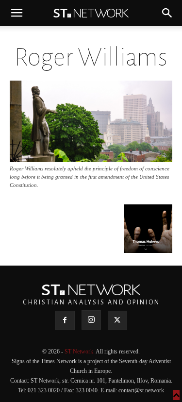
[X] (117, 320)
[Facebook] (65, 320)
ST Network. (80, 351)
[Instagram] (91, 320)
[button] (16, 13)
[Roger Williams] (91, 159)
